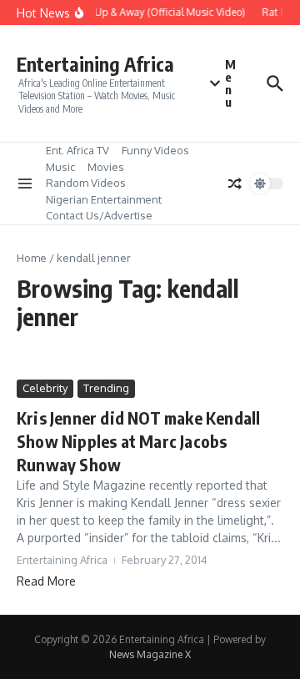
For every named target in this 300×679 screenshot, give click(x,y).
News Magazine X (150, 654)
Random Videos (86, 182)
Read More (46, 581)
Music (60, 167)
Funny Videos (155, 150)
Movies (106, 167)
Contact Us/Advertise (99, 215)
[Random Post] (235, 183)
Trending (106, 388)
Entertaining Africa (95, 64)
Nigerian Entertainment (104, 199)
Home (32, 257)
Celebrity (45, 388)
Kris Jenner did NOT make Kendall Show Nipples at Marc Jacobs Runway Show (138, 441)
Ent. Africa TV (77, 150)
